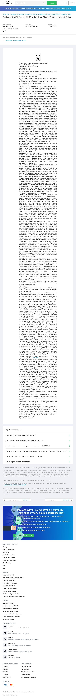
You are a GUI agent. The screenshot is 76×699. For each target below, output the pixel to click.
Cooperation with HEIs (9, 557)
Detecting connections (9, 591)
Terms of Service (26, 666)
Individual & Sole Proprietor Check (13, 577)
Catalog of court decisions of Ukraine (21, 14)
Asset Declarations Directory (11, 616)
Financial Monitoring (9, 580)
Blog (4, 565)
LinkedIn (5, 669)
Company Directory (8, 603)
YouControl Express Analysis (11, 594)
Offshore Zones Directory (10, 611)
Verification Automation (10, 588)
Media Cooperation (8, 555)
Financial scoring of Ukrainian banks (14, 596)
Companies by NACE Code (10, 606)
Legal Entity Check (8, 575)
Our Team (6, 552)
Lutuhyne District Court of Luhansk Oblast (59, 14)
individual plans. (66, 8)
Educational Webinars (9, 560)
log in (64, 3)
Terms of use (25, 669)
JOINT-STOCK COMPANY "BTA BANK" (15, 40)
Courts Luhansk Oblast (39, 14)
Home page (6, 14)
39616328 (26, 500)
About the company (8, 549)
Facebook (6, 666)
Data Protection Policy (27, 672)
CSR (4, 568)
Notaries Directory (8, 619)
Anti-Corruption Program (28, 677)
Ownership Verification (10, 583)
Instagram (6, 674)
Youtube (5, 672)
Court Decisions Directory (10, 608)
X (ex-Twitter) (7, 677)
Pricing (5, 547)
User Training (7, 563)
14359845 (36, 358)
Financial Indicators (9, 586)
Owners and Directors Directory (12, 614)
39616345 (66, 500)
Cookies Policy (25, 674)
